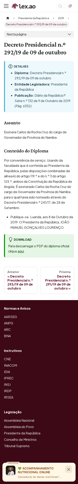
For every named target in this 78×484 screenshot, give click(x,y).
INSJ (7, 384)
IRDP (8, 391)
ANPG (8, 323)
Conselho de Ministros (20, 439)
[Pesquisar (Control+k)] (60, 6)
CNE (7, 359)
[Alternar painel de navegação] (6, 6)
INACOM (10, 365)
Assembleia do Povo (19, 427)
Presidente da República (22, 433)
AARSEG (10, 317)
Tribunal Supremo (17, 446)
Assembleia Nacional (19, 420)
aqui (21, 251)
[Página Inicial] (8, 18)
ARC (7, 329)
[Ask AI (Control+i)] (70, 6)
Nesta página (16, 34)
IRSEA (8, 397)
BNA (7, 336)
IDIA (7, 372)
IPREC (9, 378)
